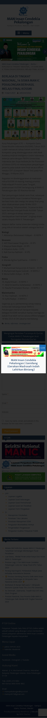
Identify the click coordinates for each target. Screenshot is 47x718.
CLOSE (42, 348)
